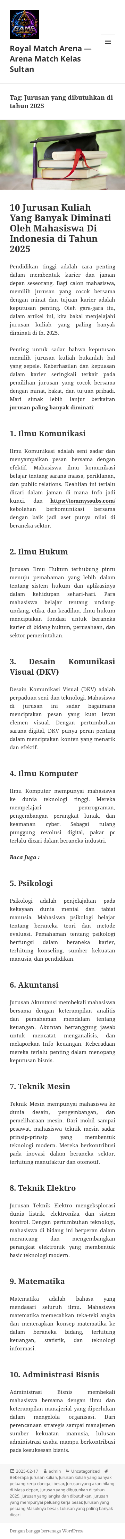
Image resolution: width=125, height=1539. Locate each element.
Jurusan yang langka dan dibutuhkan (56, 1496)
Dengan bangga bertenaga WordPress (46, 1531)
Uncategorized (85, 1471)
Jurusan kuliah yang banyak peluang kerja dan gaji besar (60, 1480)
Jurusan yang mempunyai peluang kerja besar (59, 1499)
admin (55, 1471)
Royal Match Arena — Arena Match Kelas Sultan (51, 58)
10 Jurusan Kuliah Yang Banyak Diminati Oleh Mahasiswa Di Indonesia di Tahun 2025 (60, 228)
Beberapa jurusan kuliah (33, 1477)
